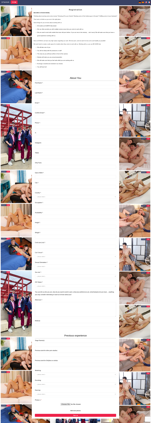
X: (35, 133)
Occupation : (39, 202)
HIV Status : (39, 282)
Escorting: (38, 380)
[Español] (143, 2)
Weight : (38, 232)
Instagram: (38, 143)
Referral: (37, 321)
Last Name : (39, 93)
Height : (37, 222)
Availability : (39, 212)
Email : (37, 103)
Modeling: (38, 370)
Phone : (37, 123)
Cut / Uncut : (39, 252)
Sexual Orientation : (41, 262)
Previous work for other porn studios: (46, 350)
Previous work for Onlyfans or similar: (46, 360)
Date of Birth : (39, 173)
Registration (75, 10)
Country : (38, 192)
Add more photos (75, 410)
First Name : (58, 80)
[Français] (149, 2)
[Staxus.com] (9, 2)
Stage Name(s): (61, 337)
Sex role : (38, 272)
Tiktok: (37, 153)
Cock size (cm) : (40, 242)
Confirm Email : (40, 113)
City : (37, 182)
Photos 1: (38, 400)
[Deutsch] (140, 2)
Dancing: (38, 390)
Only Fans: (38, 162)
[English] (146, 2)
